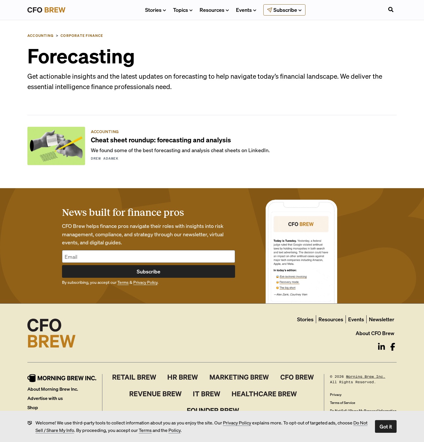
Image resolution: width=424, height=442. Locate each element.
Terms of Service (342, 403)
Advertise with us (45, 398)
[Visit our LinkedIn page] (381, 347)
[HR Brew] (183, 377)
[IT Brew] (206, 393)
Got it (386, 426)
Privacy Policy (237, 423)
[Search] (391, 10)
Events (244, 9)
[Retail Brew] (134, 377)
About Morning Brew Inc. (52, 389)
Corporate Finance (82, 35)
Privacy (336, 394)
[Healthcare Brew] (264, 393)
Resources (212, 9)
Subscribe (148, 271)
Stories (153, 9)
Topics (180, 9)
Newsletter (381, 319)
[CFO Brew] (297, 377)
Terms (145, 430)
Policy (174, 430)
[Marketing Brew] (239, 377)
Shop (32, 407)
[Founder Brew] (213, 410)
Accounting (40, 35)
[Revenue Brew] (156, 393)
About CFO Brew (375, 333)
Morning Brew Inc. (365, 377)
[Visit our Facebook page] (393, 347)
